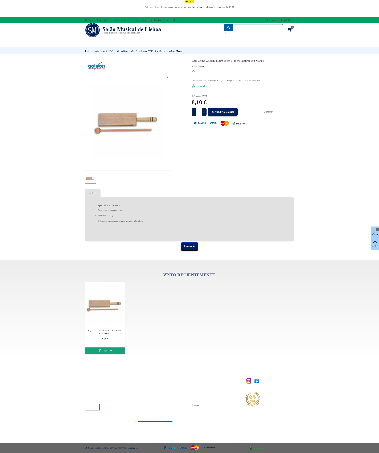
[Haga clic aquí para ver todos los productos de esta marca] (96, 66)
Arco (193, 39)
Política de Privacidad (98, 387)
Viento (229, 44)
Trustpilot (196, 405)
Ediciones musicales (274, 39)
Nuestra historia (202, 391)
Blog (197, 399)
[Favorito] (194, 71)
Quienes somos (202, 387)
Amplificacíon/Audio (162, 39)
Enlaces (91, 383)
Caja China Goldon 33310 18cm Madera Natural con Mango (105, 332)
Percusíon (159, 44)
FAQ (90, 379)
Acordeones (124, 39)
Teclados (266, 44)
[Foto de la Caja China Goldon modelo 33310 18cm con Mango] (166, 76)
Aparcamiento (94, 395)
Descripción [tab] (93, 193)
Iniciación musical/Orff (107, 44)
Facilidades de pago (97, 399)
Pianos (195, 44)
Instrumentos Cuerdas (227, 39)
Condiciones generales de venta (103, 391)
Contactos (199, 379)
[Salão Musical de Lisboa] (92, 30)
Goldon (201, 66)
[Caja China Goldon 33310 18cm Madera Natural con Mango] (105, 304)
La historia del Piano (204, 395)
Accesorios (95, 39)
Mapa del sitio (201, 383)
